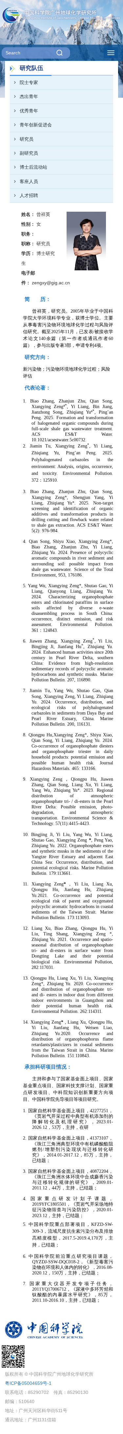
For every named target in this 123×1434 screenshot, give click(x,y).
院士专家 (29, 82)
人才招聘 (29, 195)
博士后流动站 (33, 167)
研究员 (26, 139)
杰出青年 (29, 96)
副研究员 (29, 153)
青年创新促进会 (36, 124)
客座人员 (29, 181)
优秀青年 (29, 110)
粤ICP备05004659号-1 (28, 1383)
